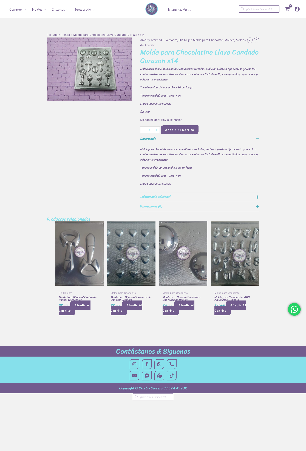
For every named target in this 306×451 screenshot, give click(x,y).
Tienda (65, 34)
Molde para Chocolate (208, 40)
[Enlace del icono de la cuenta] (297, 9)
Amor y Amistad (151, 40)
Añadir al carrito (179, 130)
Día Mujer (185, 40)
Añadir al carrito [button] (74, 307)
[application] (24, 9)
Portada (52, 34)
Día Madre (170, 40)
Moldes (229, 40)
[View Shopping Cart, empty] (287, 9)
